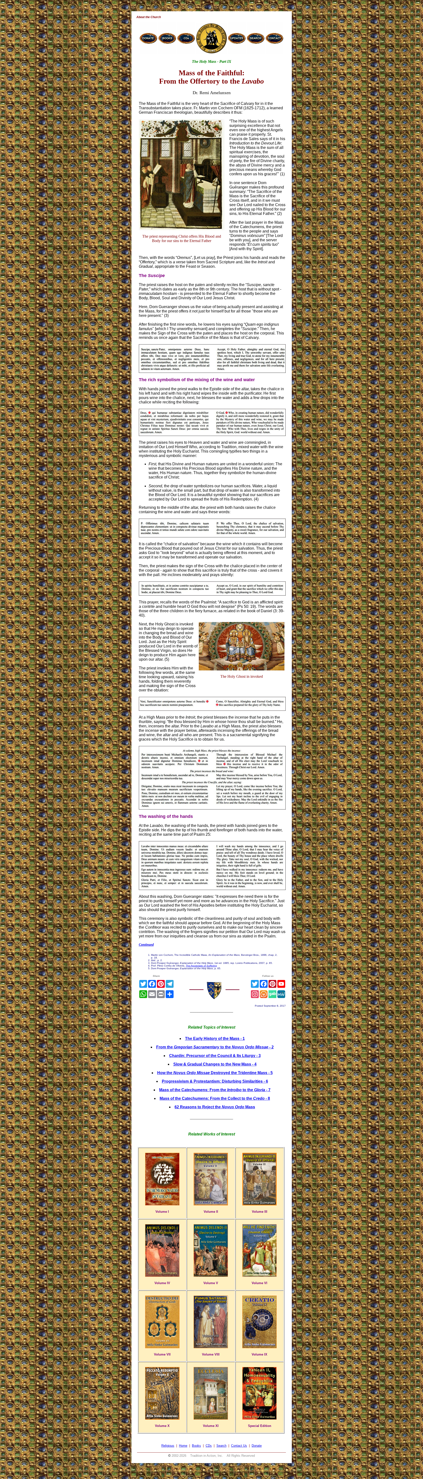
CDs (209, 1445)
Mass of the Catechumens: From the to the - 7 (214, 1090)
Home (183, 1445)
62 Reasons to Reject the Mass (215, 1107)
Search (221, 1445)
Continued (146, 944)
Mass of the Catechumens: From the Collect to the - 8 (215, 1098)
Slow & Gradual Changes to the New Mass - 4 (215, 1064)
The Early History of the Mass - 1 (215, 1038)
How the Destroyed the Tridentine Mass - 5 (215, 1073)
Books (196, 1445)
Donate (257, 1445)
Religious (167, 1445)
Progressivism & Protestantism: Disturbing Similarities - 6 (215, 1081)
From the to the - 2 (215, 1047)
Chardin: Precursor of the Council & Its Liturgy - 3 (215, 1056)
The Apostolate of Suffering (201, 965)
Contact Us (239, 1445)
